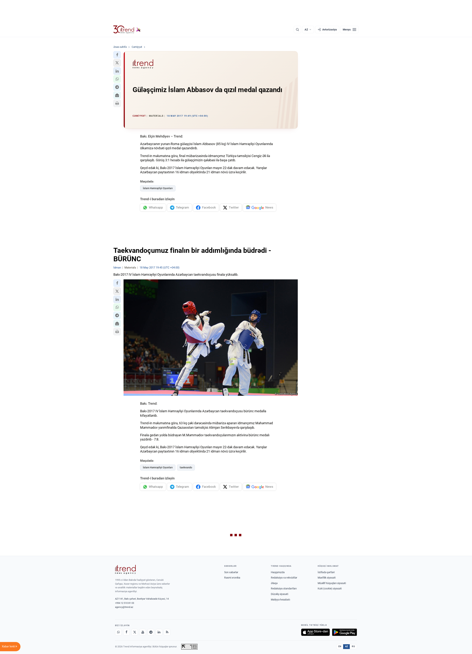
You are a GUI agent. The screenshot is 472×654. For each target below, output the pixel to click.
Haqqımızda (278, 572)
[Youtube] (142, 632)
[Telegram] (151, 632)
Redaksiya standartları (284, 588)
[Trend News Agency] (125, 569)
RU (353, 646)
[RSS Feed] (167, 632)
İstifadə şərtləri (326, 572)
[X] (134, 632)
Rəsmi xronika (232, 577)
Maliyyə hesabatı (280, 599)
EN (339, 646)
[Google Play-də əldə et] (344, 632)
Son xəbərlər (231, 572)
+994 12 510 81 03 (124, 603)
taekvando (186, 467)
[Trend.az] (127, 29)
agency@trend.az (124, 607)
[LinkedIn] (159, 632)
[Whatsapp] (118, 632)
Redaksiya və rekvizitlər (284, 577)
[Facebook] (126, 632)
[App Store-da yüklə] (315, 632)
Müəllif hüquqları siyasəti (332, 583)
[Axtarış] (297, 29)
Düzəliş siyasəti (279, 594)
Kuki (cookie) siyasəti (330, 588)
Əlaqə (274, 583)
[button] (117, 54)
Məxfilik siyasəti (327, 577)
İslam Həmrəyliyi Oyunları (158, 188)
